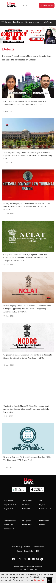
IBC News (25, 504)
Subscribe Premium (46, 5)
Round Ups (8, 525)
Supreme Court (32, 22)
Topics (8, 22)
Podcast (42, 525)
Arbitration (26, 509)
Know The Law (45, 509)
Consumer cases (10, 521)
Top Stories (18, 22)
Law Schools (27, 500)
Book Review (27, 525)
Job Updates (26, 521)
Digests (42, 504)
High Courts (48, 22)
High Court (8, 509)
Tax (40, 500)
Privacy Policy (40, 580)
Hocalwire (33, 569)
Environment (44, 521)
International (9, 529)
